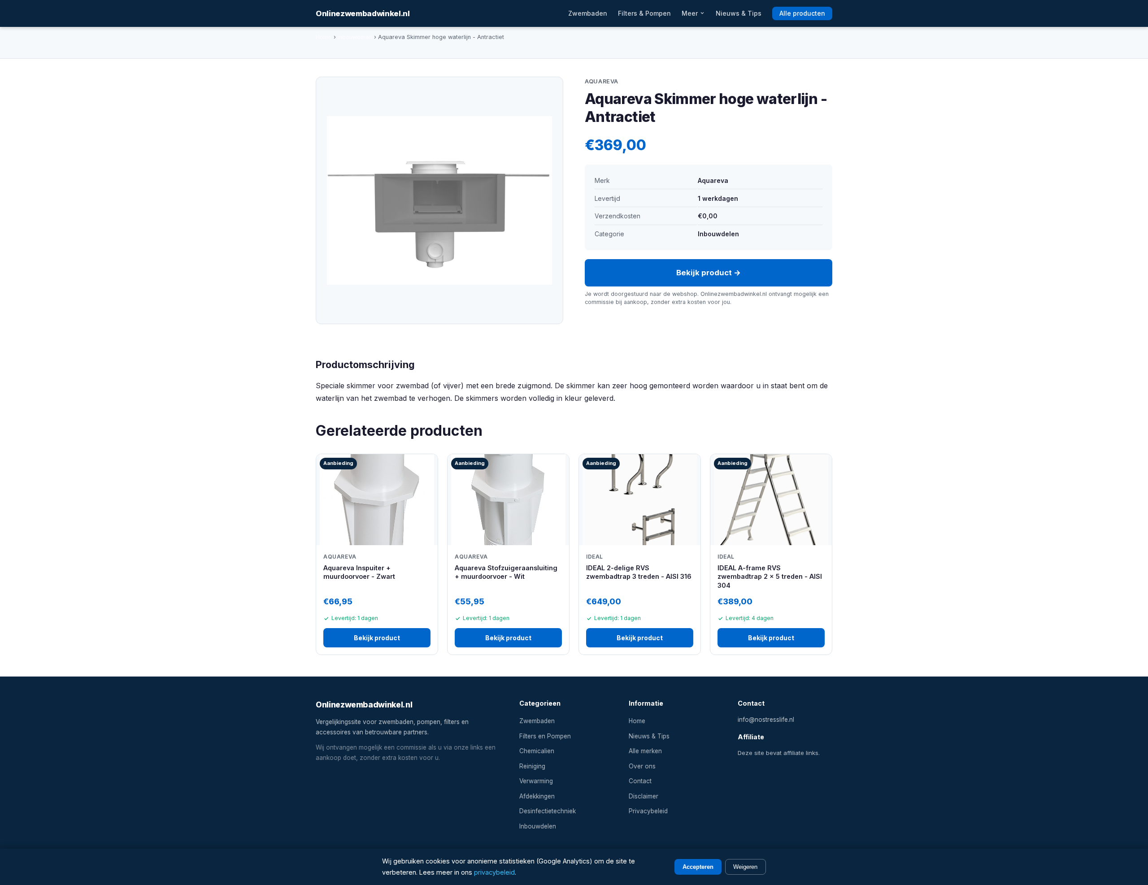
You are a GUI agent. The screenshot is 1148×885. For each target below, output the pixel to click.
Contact (640, 781)
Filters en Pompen (545, 736)
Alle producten (802, 13)
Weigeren (745, 866)
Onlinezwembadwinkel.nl (363, 13)
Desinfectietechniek (547, 811)
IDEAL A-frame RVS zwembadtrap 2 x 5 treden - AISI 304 (770, 576)
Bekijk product (377, 638)
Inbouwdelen (355, 37)
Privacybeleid (648, 811)
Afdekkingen (537, 796)
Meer (691, 13)
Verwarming (536, 781)
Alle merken (645, 751)
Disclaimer (643, 796)
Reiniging (532, 766)
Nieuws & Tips (738, 13)
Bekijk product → (708, 272)
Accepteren (698, 866)
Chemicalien (536, 751)
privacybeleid (494, 872)
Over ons (642, 766)
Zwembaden (587, 13)
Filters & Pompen (644, 13)
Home (324, 37)
